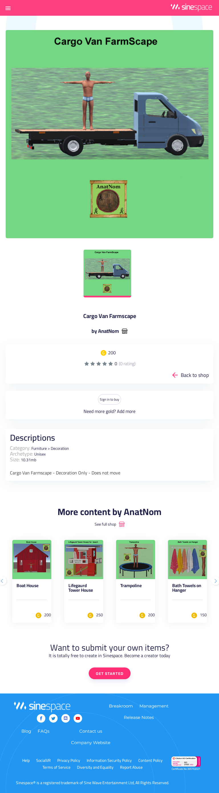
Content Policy (150, 760)
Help (26, 760)
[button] (8, 8)
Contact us (90, 731)
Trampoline (131, 586)
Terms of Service (56, 767)
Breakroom (121, 706)
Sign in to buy (109, 399)
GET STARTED (109, 673)
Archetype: (21, 453)
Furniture (39, 448)
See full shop (105, 524)
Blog (26, 731)
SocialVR (43, 760)
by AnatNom (105, 331)
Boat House (27, 586)
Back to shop (195, 375)
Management (154, 706)
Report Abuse (131, 767)
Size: (15, 459)
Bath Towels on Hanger (186, 588)
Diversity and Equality (95, 767)
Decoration (60, 448)
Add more (126, 411)
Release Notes (139, 717)
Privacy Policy (68, 760)
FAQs (43, 731)
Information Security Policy (109, 760)
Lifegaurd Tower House (80, 588)
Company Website (90, 742)
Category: (20, 448)
